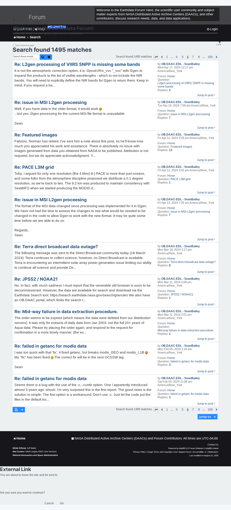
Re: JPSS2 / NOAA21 (36, 279)
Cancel (49, 503)
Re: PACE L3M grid (34, 167)
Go (62, 503)
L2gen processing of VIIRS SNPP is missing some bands (186, 85)
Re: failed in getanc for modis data (50, 346)
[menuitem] (126, 438)
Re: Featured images (35, 135)
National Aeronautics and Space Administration (35, 455)
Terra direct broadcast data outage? (193, 261)
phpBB (182, 448)
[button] (156, 57)
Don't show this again (25, 45)
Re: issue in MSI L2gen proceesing (50, 102)
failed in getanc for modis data (190, 361)
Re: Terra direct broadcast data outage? (56, 246)
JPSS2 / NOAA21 (182, 294)
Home (171, 76)
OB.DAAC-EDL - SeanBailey (180, 64)
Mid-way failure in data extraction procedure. (186, 330)
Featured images (181, 146)
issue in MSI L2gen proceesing (190, 114)
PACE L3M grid (180, 179)
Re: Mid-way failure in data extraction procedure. (66, 311)
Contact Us (213, 444)
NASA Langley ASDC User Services (41, 451)
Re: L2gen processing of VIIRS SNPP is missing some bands (77, 64)
